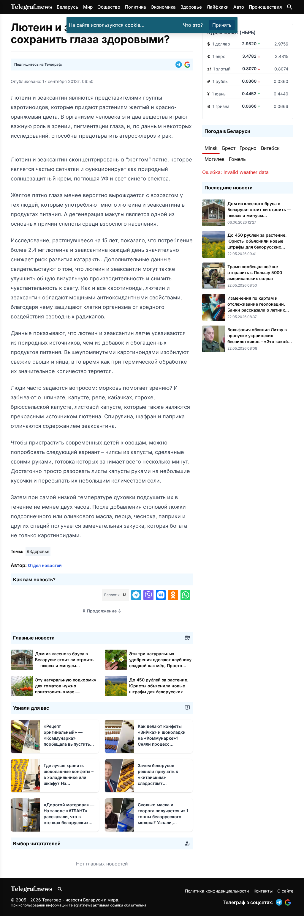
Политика (135, 7)
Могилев (214, 159)
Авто (238, 7)
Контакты (263, 890)
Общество (108, 7)
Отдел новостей (45, 565)
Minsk (211, 148)
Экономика (163, 7)
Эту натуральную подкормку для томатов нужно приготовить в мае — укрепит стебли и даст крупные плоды (65, 691)
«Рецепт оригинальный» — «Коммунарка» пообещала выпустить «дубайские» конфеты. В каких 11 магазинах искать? (68, 744)
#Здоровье (38, 551)
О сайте (285, 890)
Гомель (237, 159)
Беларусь (67, 7)
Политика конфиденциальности (217, 890)
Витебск (270, 148)
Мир (88, 7)
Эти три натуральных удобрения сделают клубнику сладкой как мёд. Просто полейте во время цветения (160, 665)
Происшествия (265, 7)
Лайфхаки (218, 7)
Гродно (248, 148)
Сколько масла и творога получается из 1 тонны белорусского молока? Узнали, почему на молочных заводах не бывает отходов (163, 822)
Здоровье (191, 7)
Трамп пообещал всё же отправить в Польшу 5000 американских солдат (254, 272)
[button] (179, 64)
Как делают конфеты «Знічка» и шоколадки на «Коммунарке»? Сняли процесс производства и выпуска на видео (162, 744)
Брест (228, 148)
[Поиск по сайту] (289, 7)
